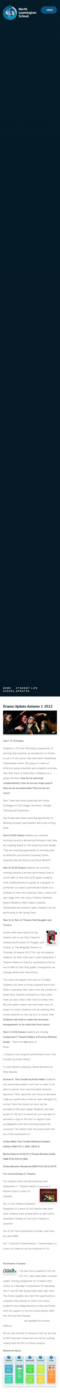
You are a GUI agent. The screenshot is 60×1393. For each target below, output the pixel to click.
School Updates (16, 690)
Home (7, 688)
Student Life (27, 688)
